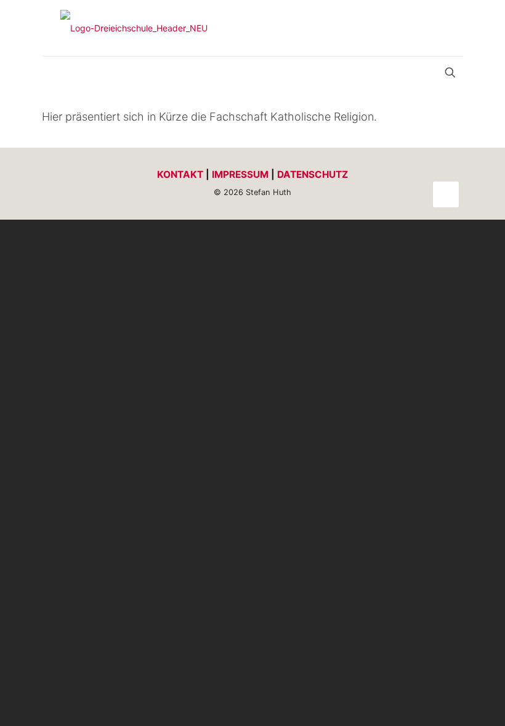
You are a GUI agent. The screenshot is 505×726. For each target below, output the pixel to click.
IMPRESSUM (240, 174)
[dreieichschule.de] (134, 28)
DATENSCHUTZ (312, 174)
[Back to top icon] (446, 194)
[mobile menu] (52, 73)
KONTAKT (180, 174)
